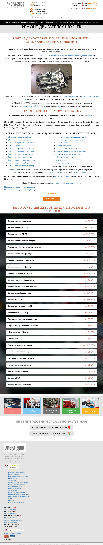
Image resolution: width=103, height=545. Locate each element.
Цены (86, 23)
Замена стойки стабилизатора (21, 165)
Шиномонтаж (12, 478)
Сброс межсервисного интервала (23, 325)
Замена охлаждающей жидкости (22, 286)
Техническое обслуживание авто (71, 137)
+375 (90, 3)
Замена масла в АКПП (18, 234)
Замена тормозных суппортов (21, 160)
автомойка (87, 55)
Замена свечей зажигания (19, 293)
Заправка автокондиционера (69, 148)
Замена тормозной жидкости (21, 280)
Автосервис (15, 23)
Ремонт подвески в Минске (20, 345)
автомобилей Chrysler (34, 106)
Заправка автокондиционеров (18, 482)
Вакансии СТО (93, 23)
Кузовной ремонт (51, 23)
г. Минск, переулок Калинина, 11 (41, 11)
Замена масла (62, 142)
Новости (11, 500)
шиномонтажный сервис (70, 55)
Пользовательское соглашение (18, 494)
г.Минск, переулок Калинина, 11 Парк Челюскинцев (14, 522)
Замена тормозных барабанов (21, 162)
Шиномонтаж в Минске (36, 23)
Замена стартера (63, 145)
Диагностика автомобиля (19, 137)
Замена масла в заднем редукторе (23, 240)
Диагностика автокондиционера (71, 151)
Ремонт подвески (14, 474)
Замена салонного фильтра (20, 266)
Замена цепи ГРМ (16, 299)
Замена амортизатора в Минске (22, 142)
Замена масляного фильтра (20, 253)
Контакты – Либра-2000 (16, 502)
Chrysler (90, 115)
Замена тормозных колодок (20, 154)
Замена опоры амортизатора (21, 151)
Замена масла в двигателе (19, 221)
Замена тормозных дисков (20, 157)
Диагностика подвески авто (20, 139)
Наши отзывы (51, 199)
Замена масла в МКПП (18, 227)
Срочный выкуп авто (76, 23)
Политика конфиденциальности (19, 496)
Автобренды (12, 490)
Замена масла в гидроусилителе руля (24, 247)
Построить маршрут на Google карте (20, 189)
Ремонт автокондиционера (68, 154)
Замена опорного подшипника (21, 148)
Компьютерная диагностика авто (71, 139)
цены (15, 169)
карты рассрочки (61, 176)
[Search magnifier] (62, 17)
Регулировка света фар (18, 312)
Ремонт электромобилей (16, 484)
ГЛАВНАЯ (7, 23)
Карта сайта (7, 539)
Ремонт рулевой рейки (18, 371)
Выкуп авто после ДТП (16, 488)
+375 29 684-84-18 (68, 96)
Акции (10, 498)
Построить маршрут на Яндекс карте (20, 187)
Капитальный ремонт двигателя (18, 476)
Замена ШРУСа (14, 145)
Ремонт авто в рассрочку (16, 492)
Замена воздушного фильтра (21, 260)
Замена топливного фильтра (20, 273)
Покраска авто (63, 23)
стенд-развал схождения (48, 55)
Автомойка (24, 23)
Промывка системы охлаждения (22, 319)
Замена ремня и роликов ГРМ (21, 306)
